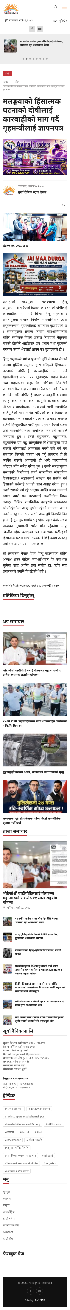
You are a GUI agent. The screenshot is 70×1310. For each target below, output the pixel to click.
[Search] (56, 6)
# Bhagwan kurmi (39, 1108)
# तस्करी (9, 1132)
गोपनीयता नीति (11, 1225)
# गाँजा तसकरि (34, 1140)
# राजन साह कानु (14, 1108)
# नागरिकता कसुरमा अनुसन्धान (20, 1155)
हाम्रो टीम (8, 1239)
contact (8, 1232)
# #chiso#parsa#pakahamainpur (24, 1116)
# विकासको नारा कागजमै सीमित (21, 1163)
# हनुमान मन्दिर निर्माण (16, 1147)
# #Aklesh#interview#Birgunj (22, 1124)
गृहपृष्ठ (5, 81)
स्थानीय (7, 1198)
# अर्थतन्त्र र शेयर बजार (17, 1171)
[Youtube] (40, 29)
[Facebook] (32, 29)
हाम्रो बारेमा (9, 1219)
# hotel (24, 1132)
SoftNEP (40, 1300)
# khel (38, 1132)
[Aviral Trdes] (35, 157)
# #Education (54, 1124)
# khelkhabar (13, 1140)
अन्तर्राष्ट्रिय (9, 1212)
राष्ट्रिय (16, 81)
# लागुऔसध (50, 1163)
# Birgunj (47, 1155)
